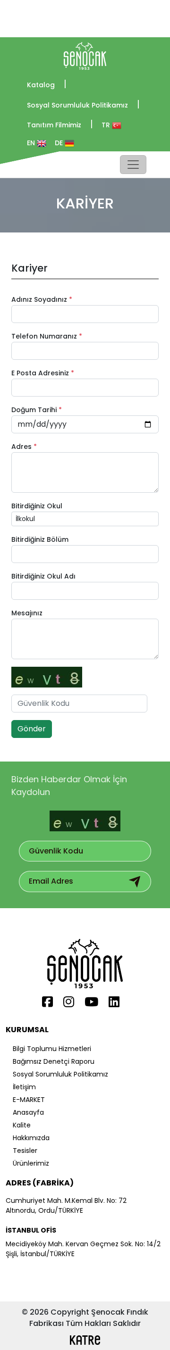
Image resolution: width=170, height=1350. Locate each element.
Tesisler (25, 1150)
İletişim (24, 1087)
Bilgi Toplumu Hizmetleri (52, 1048)
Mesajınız (26, 613)
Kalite (22, 1125)
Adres (24, 446)
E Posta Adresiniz (42, 373)
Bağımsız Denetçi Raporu (53, 1061)
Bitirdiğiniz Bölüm (39, 539)
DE (60, 143)
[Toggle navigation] (133, 164)
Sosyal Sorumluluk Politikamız (83, 104)
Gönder (31, 728)
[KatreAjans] (85, 1272)
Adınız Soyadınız (41, 299)
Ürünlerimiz (31, 1163)
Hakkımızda (31, 1138)
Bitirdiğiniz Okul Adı (43, 576)
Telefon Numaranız (46, 336)
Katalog (47, 84)
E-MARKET (29, 1099)
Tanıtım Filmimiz (60, 124)
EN (32, 143)
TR (107, 125)
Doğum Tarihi (36, 409)
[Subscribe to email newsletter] (134, 881)
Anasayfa (28, 1112)
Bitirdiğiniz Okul (36, 506)
